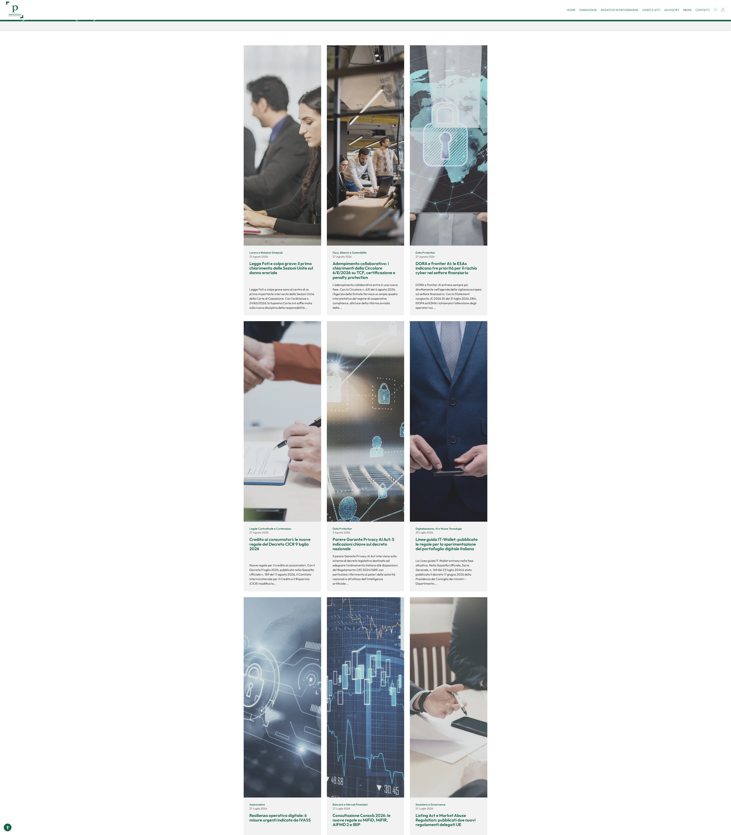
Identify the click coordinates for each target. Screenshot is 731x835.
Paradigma (588, 10)
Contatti (702, 10)
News (687, 10)
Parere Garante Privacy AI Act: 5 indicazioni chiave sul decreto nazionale (363, 544)
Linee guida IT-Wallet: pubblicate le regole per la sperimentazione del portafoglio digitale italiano (447, 544)
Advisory (671, 10)
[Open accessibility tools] (7, 827)
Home (571, 10)
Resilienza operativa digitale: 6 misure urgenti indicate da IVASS (280, 818)
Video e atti (651, 10)
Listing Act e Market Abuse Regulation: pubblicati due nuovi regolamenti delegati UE (446, 820)
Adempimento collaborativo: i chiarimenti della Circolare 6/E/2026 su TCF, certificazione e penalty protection (364, 270)
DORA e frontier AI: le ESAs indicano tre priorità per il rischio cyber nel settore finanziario (446, 268)
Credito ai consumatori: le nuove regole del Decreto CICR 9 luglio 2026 (279, 544)
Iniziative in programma (619, 10)
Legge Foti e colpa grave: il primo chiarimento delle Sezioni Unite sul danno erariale (281, 268)
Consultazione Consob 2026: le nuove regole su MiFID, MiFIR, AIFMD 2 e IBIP (361, 820)
